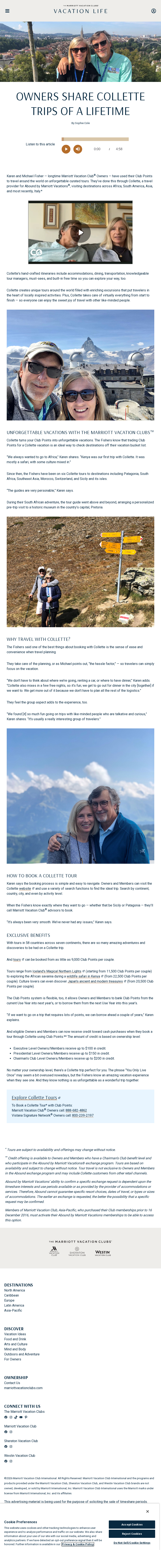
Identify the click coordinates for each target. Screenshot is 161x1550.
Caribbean (11, 1295)
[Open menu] (9, 11)
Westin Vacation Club (19, 1456)
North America (14, 1290)
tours (17, 960)
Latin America (14, 1305)
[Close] (147, 1511)
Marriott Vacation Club (20, 1426)
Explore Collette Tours (34, 1097)
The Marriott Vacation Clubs (24, 1412)
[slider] (95, 139)
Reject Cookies (132, 1533)
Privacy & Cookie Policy (78, 1544)
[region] (79, 1526)
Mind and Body (15, 1349)
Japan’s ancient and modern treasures (95, 981)
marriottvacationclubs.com (23, 1388)
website (25, 889)
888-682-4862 (76, 1110)
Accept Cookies (132, 1524)
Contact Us (12, 1383)
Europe (9, 1300)
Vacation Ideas (15, 1334)
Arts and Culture (15, 1344)
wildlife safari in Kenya (83, 976)
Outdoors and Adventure (22, 1354)
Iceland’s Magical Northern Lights (56, 971)
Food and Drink (15, 1339)
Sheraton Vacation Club (21, 1441)
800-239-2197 (82, 1115)
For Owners (12, 1359)
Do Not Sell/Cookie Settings (132, 1542)
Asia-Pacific (13, 1310)
